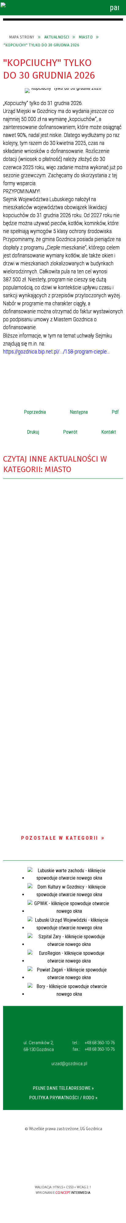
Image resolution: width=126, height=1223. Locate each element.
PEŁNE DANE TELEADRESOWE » (63, 1088)
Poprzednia (26, 410)
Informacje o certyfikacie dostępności (63, 1147)
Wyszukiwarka (46, 7)
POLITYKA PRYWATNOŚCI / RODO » (63, 1097)
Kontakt (100, 430)
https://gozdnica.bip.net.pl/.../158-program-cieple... (56, 351)
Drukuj (24, 430)
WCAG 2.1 (82, 1169)
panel (114, 7)
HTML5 (54, 1169)
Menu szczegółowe (97, 7)
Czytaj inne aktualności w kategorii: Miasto (55, 464)
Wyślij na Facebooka (51, 373)
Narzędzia (63, 7)
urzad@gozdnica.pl (69, 1063)
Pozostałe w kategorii (59, 838)
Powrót (61, 430)
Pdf (107, 410)
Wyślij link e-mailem (73, 373)
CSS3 (63, 1169)
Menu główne (80, 7)
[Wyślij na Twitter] (62, 373)
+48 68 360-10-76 (93, 1042)
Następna (70, 410)
